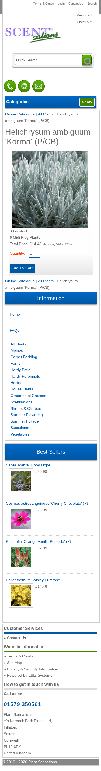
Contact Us (75, 3)
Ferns (15, 363)
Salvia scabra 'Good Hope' (28, 465)
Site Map (14, 662)
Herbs (16, 382)
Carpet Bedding (24, 357)
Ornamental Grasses (28, 395)
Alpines (17, 350)
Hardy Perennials (25, 376)
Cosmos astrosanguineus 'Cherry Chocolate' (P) (47, 503)
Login (61, 3)
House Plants (22, 389)
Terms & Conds (43, 3)
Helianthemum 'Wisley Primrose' (33, 580)
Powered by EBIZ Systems (29, 675)
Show (87, 102)
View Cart (84, 15)
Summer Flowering (27, 415)
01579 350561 (22, 704)
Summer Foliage (25, 421)
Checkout (84, 22)
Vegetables (20, 434)
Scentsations (21, 402)
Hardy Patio (20, 370)
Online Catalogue (20, 114)
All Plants (46, 114)
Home (15, 314)
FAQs (14, 330)
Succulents (20, 428)
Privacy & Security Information (32, 669)
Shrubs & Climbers (26, 408)
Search (92, 3)
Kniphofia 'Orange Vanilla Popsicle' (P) (38, 541)
